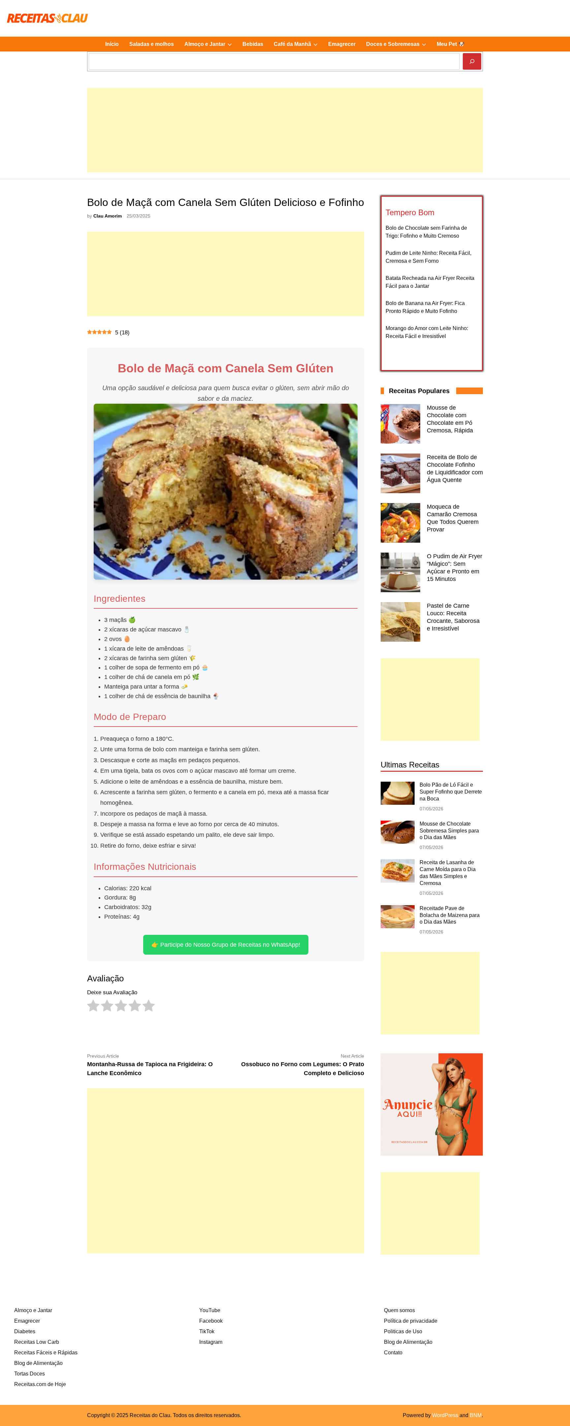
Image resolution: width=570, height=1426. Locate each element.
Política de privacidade (410, 1321)
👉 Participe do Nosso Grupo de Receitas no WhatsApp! (225, 944)
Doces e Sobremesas (398, 46)
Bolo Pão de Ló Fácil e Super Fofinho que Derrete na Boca (451, 791)
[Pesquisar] (472, 61)
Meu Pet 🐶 (451, 44)
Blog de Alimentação (38, 1363)
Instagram (210, 1342)
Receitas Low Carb (36, 1342)
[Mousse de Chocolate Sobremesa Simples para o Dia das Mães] (398, 842)
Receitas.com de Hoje (40, 1384)
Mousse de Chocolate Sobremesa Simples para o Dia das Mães (449, 830)
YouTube (209, 1310)
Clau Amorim (107, 216)
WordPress (445, 1415)
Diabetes (24, 1331)
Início (112, 44)
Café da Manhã (298, 46)
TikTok (206, 1331)
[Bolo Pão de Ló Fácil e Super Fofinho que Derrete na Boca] (398, 803)
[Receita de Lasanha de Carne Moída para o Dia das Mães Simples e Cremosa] (398, 881)
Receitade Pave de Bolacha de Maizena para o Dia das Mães (450, 915)
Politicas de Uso (403, 1331)
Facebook (211, 1321)
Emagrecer (342, 44)
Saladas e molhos (151, 44)
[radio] (93, 1007)
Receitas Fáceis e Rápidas (46, 1352)
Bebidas (252, 44)
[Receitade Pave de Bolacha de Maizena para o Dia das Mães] (398, 926)
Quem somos (399, 1310)
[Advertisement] (285, 134)
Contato (393, 1352)
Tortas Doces (29, 1373)
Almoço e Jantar (210, 46)
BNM (476, 1415)
